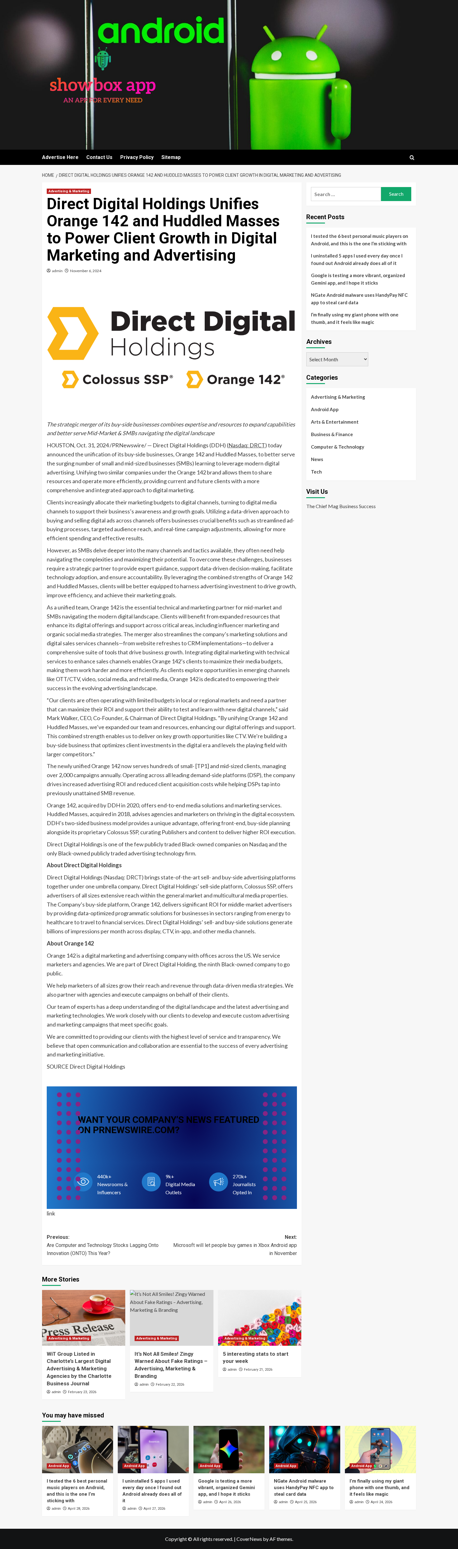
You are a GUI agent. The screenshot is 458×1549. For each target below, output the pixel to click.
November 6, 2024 (85, 270)
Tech (316, 471)
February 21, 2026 (258, 1370)
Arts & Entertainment (335, 422)
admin (57, 270)
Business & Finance (332, 434)
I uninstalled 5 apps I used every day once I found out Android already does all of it (357, 259)
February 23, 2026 (82, 1392)
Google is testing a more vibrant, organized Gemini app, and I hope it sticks (358, 279)
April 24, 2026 (381, 1502)
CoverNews (249, 1539)
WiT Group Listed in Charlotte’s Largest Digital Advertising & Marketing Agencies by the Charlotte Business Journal (79, 1369)
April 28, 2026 (78, 1509)
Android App (325, 409)
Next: (235, 1245)
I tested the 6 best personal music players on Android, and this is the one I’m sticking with (359, 239)
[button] (412, 157)
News (317, 459)
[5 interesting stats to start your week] (259, 1317)
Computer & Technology (337, 447)
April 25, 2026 (306, 1502)
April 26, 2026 (230, 1502)
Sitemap (171, 157)
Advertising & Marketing (69, 191)
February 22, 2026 (170, 1385)
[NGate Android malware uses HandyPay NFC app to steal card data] (304, 1449)
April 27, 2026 (154, 1509)
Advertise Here (60, 157)
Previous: (103, 1245)
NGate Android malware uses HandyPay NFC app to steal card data (359, 298)
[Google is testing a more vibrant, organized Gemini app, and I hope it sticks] (229, 1449)
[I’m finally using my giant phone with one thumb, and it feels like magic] (380, 1449)
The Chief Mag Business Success (341, 506)
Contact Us (99, 157)
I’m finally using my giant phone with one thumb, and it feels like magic (354, 318)
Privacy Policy (137, 157)
